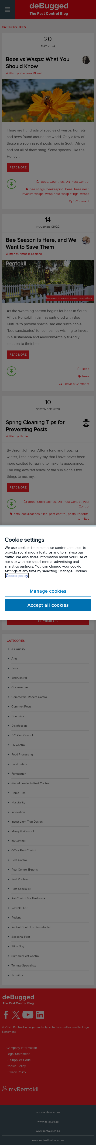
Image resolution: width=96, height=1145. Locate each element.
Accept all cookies (48, 605)
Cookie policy (17, 576)
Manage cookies (48, 591)
